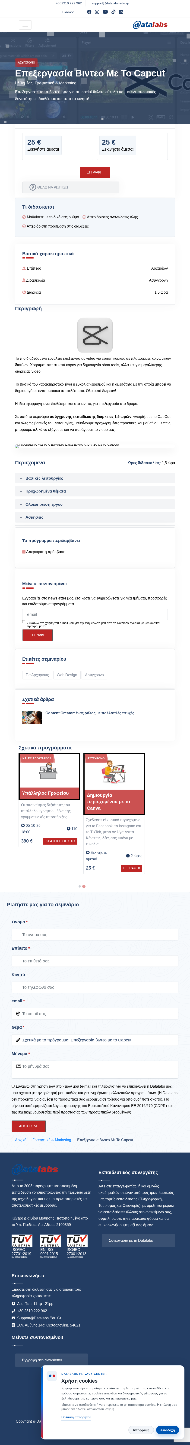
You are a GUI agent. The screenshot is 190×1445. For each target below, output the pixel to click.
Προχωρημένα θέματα (45, 491)
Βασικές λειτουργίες (44, 478)
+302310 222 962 (69, 3)
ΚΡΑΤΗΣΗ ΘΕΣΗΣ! (50, 841)
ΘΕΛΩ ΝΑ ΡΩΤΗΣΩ (52, 187)
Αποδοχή (167, 1430)
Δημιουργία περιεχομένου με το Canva (98, 802)
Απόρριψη (141, 1430)
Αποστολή (28, 1126)
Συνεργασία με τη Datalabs (131, 1240)
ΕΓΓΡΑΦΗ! (121, 868)
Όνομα (18, 922)
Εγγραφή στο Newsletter (42, 1360)
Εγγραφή (37, 635)
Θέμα (17, 1027)
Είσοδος (68, 12)
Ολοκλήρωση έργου (44, 504)
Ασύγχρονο (94, 675)
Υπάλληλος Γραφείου (35, 793)
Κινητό (18, 974)
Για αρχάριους (37, 675)
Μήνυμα (19, 1053)
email (17, 1001)
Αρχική (20, 1140)
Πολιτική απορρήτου (76, 1417)
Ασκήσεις (34, 517)
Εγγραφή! (95, 172)
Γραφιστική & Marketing (55, 83)
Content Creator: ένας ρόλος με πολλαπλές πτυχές (89, 713)
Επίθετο (19, 948)
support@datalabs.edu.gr (110, 3)
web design (67, 675)
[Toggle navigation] (25, 25)
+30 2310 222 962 (32, 1311)
